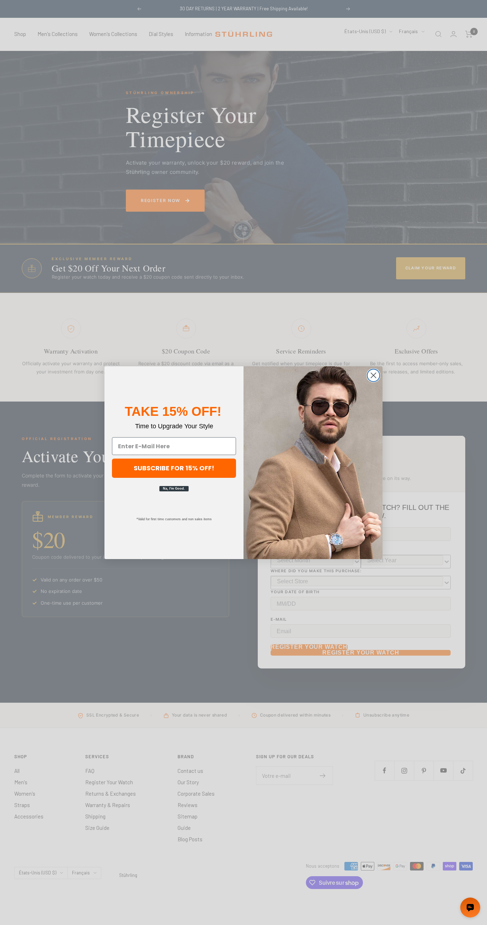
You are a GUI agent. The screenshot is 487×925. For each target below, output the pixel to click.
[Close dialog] (373, 375)
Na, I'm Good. (174, 488)
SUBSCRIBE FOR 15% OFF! (174, 468)
